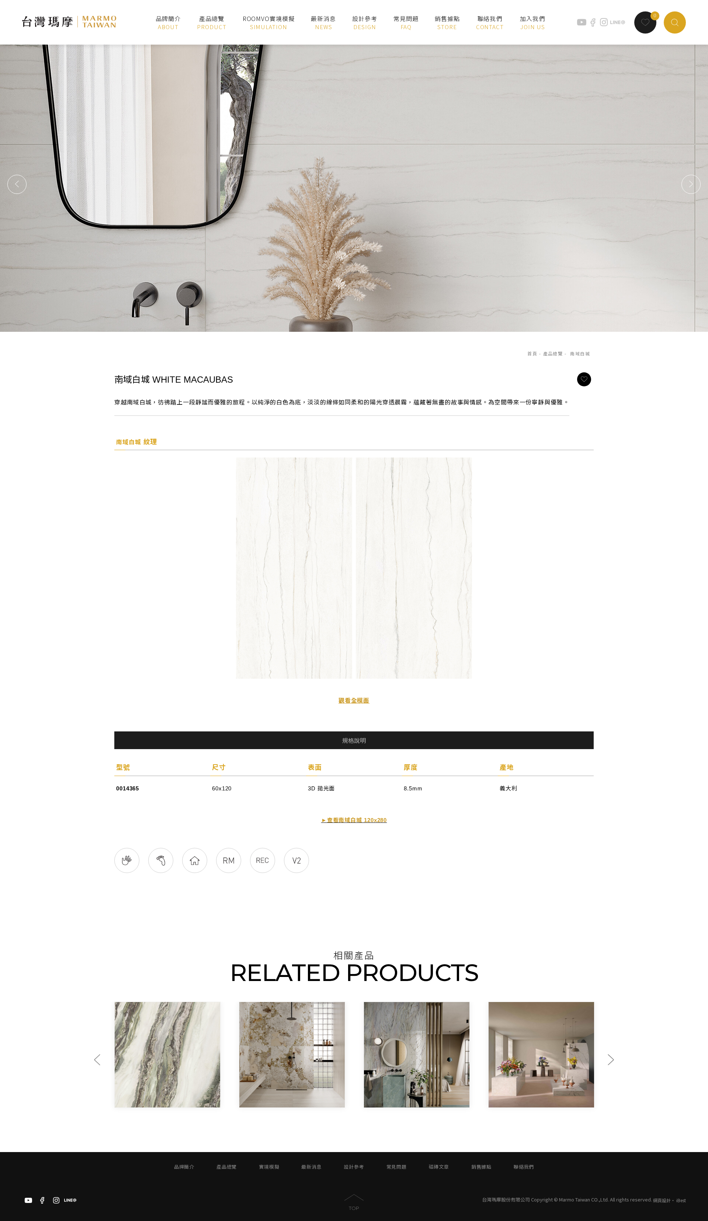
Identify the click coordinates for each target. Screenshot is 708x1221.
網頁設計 (662, 1200)
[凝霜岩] (486, 1054)
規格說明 (354, 741)
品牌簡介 (184, 1167)
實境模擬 (269, 1167)
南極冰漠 (73, 1093)
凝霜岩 (445, 1093)
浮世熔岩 (322, 1093)
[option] (112, 1055)
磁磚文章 (439, 1167)
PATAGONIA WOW (214, 1101)
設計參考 (354, 1167)
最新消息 (311, 1167)
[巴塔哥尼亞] (236, 1054)
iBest (681, 1200)
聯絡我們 (524, 1167)
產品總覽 (553, 353)
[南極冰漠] (112, 1054)
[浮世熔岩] (361, 1054)
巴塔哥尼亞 (201, 1093)
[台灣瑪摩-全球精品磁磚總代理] (69, 22)
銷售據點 (481, 1167)
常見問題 (396, 1167)
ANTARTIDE (80, 1101)
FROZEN (449, 1101)
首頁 (532, 353)
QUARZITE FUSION (341, 1101)
